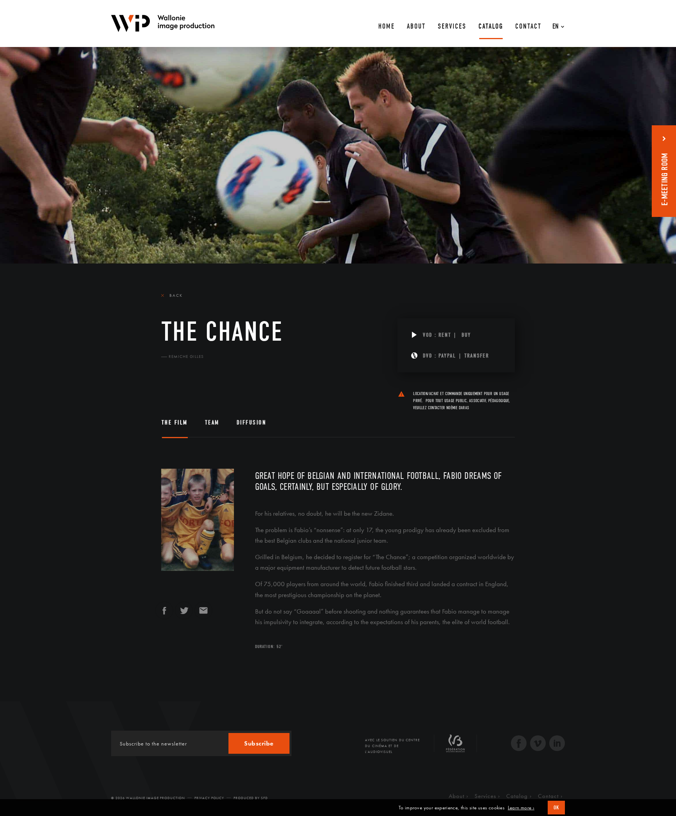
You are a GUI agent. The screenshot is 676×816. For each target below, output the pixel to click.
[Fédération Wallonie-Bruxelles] (455, 746)
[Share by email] (203, 613)
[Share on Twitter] (184, 613)
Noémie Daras (457, 407)
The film (175, 422)
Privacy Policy (209, 798)
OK (556, 807)
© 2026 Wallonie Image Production (148, 798)
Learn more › (521, 808)
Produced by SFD (251, 798)
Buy (466, 335)
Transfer (476, 355)
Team (212, 422)
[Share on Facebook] (164, 613)
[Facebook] (519, 744)
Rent (445, 335)
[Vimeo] (538, 744)
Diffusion (251, 422)
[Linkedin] (557, 744)
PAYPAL (447, 355)
